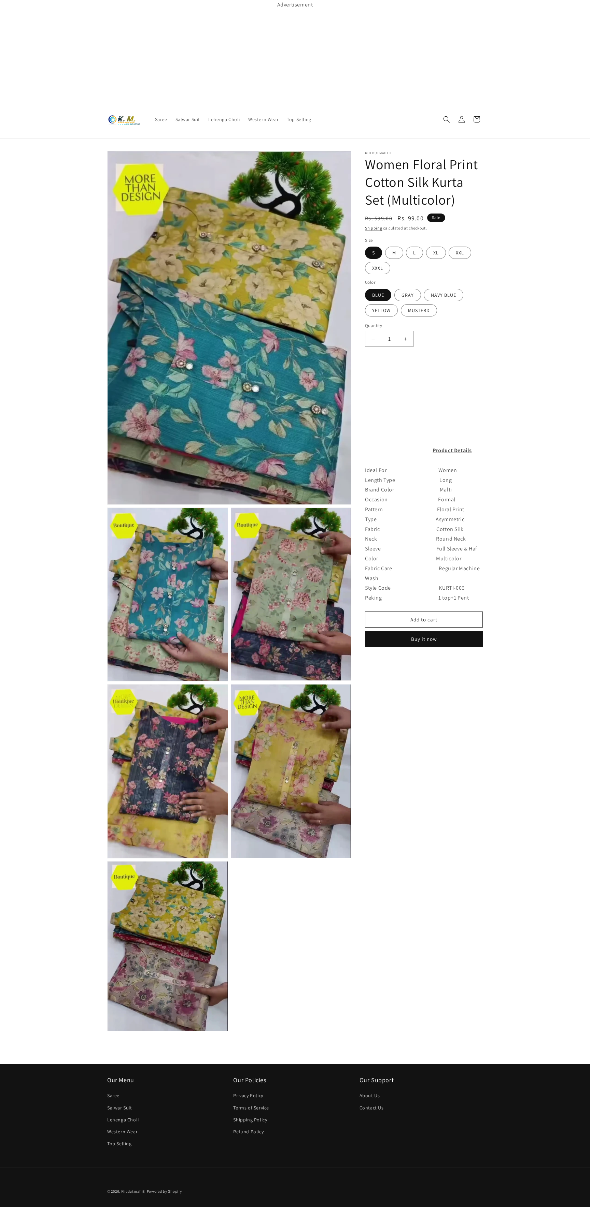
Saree (113, 1096)
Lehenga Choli (123, 1120)
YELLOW (381, 310)
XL (436, 253)
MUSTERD (419, 310)
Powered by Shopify (164, 1191)
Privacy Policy (248, 1096)
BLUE (378, 295)
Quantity (373, 325)
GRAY (408, 295)
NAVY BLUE (443, 295)
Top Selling (119, 1143)
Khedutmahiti (133, 1191)
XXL (460, 253)
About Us (370, 1096)
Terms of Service (251, 1108)
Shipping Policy (250, 1120)
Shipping (373, 228)
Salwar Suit (119, 1108)
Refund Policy (248, 1132)
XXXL (377, 268)
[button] (446, 119)
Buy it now (424, 639)
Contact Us (372, 1108)
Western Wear (122, 1132)
